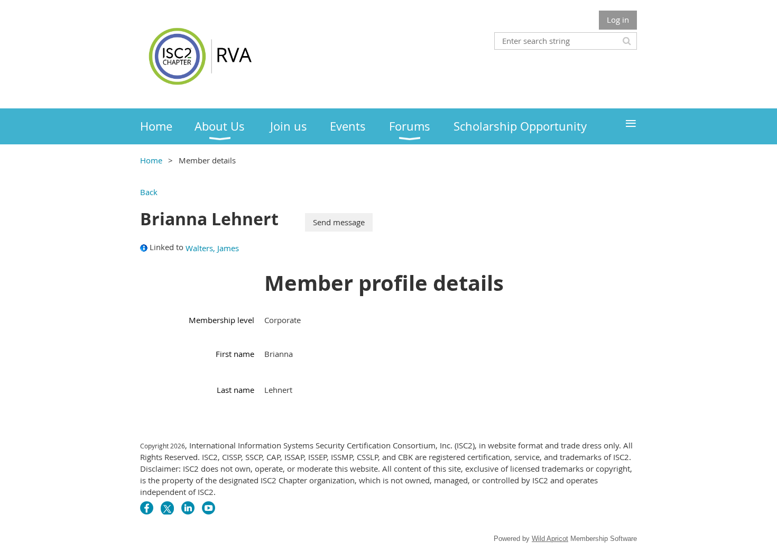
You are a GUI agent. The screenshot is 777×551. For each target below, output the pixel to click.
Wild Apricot (550, 539)
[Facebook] (146, 508)
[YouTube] (208, 508)
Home (151, 160)
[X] (167, 508)
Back (149, 192)
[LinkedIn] (188, 508)
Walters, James (212, 248)
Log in (618, 19)
